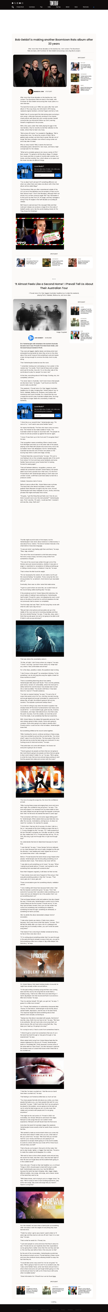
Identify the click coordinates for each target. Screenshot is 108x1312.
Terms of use (54, 1310)
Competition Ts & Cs (32, 1310)
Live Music (32, 7)
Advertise (70, 1310)
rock (54, 279)
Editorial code (45, 1310)
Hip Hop (58, 7)
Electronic (86, 7)
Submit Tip (78, 1310)
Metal (67, 7)
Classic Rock (20, 7)
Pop (41, 7)
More (76, 7)
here (54, 1276)
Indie (49, 7)
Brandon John (39, 91)
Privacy (63, 1310)
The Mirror (49, 133)
